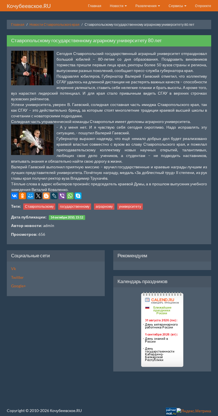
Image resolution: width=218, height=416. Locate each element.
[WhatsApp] (70, 195)
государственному (74, 206)
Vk (13, 268)
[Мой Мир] (30, 195)
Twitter (17, 277)
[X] (38, 195)
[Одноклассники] (22, 195)
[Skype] (78, 195)
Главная (94, 6)
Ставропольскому (39, 206)
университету (130, 206)
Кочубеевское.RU (29, 6)
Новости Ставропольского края (54, 24)
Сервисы (176, 6)
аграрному (104, 206)
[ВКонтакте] (14, 195)
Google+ (18, 285)
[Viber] (62, 195)
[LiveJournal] (54, 195)
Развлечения (146, 6)
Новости (117, 6)
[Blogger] (46, 195)
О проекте (203, 6)
